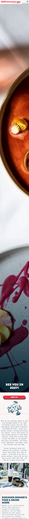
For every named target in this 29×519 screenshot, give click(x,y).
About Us (14, 398)
